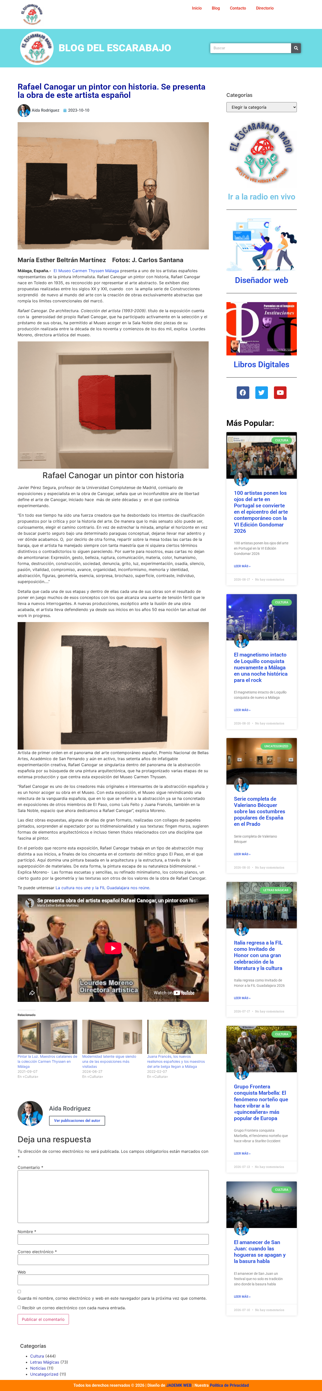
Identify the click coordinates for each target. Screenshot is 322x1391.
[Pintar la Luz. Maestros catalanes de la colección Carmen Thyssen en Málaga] (47, 1037)
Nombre (27, 1232)
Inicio (197, 8)
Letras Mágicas (44, 1362)
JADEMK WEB (178, 1385)
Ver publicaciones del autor (77, 1120)
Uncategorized (44, 1374)
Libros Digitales (261, 364)
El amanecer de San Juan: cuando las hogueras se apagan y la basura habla (260, 1251)
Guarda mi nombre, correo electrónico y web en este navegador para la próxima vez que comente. (112, 1298)
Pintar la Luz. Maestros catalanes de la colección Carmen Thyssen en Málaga (47, 1061)
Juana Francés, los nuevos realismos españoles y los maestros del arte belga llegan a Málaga (176, 1061)
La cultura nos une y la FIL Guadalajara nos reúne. (103, 887)
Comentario (30, 1167)
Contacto (238, 8)
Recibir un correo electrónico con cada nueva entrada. (74, 1308)
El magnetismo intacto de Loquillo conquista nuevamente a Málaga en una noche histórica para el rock (261, 667)
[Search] (296, 48)
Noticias (38, 1368)
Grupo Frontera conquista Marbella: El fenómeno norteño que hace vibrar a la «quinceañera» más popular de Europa (261, 1102)
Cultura (37, 1356)
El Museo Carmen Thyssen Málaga (86, 270)
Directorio (265, 8)
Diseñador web (261, 280)
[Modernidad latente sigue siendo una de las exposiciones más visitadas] (112, 1037)
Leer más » (242, 566)
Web (22, 1272)
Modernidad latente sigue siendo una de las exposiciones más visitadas (109, 1061)
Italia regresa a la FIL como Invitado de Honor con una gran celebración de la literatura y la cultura (258, 955)
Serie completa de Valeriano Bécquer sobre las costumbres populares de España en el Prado (259, 811)
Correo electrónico (37, 1252)
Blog (216, 8)
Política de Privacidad (229, 1385)
